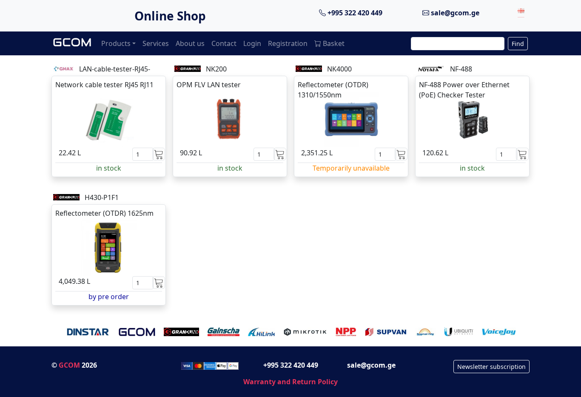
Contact (223, 43)
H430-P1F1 (102, 197)
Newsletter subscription (491, 367)
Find (518, 44)
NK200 (216, 69)
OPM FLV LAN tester (209, 84)
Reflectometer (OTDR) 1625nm (104, 213)
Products (116, 43)
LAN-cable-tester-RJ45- (114, 69)
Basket (334, 43)
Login (252, 43)
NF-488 (461, 69)
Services (155, 43)
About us (190, 43)
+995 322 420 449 (354, 12)
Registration (288, 43)
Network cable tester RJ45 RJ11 (104, 84)
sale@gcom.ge (454, 12)
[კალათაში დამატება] (158, 154)
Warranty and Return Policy (290, 381)
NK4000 (339, 69)
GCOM (69, 365)
